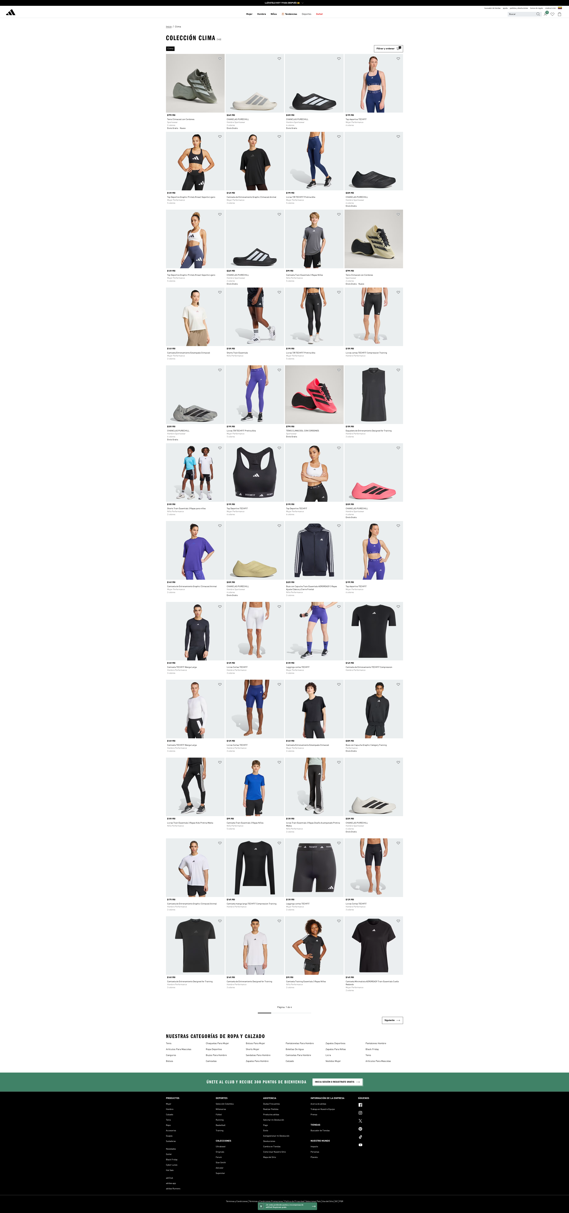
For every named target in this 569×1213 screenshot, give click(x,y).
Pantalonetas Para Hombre (300, 1043)
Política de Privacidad (294, 1201)
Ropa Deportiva (214, 1049)
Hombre (261, 14)
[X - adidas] (380, 1121)
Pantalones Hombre (376, 1043)
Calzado (290, 1061)
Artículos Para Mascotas (178, 1049)
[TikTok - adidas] (380, 1137)
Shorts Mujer (252, 1049)
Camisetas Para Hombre (298, 1055)
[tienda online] (10, 12)
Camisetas (211, 1061)
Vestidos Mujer (333, 1061)
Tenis (168, 1043)
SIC (336, 1201)
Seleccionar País (313, 1201)
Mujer (249, 14)
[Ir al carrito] (559, 14)
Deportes (306, 14)
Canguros (171, 1055)
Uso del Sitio (327, 1201)
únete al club (550, 8)
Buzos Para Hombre (216, 1055)
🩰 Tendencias (289, 14)
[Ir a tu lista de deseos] (552, 14)
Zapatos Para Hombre (257, 1061)
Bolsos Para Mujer (255, 1043)
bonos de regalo (536, 8)
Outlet (319, 14)
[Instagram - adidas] (380, 1113)
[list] (270, 48)
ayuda (505, 8)
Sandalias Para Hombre (258, 1055)
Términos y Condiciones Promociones (266, 1201)
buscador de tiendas (493, 8)
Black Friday (372, 1049)
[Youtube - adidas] (380, 1145)
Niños (274, 14)
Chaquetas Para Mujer (217, 1043)
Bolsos (169, 1061)
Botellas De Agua (295, 1049)
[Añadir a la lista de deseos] (220, 59)
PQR (341, 1201)
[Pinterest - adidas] (380, 1129)
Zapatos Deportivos (335, 1043)
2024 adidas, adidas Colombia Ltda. (284, 1209)
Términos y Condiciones (237, 1201)
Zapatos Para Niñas (336, 1049)
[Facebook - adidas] (380, 1105)
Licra (328, 1055)
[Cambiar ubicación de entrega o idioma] (560, 8)
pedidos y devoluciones (519, 8)
